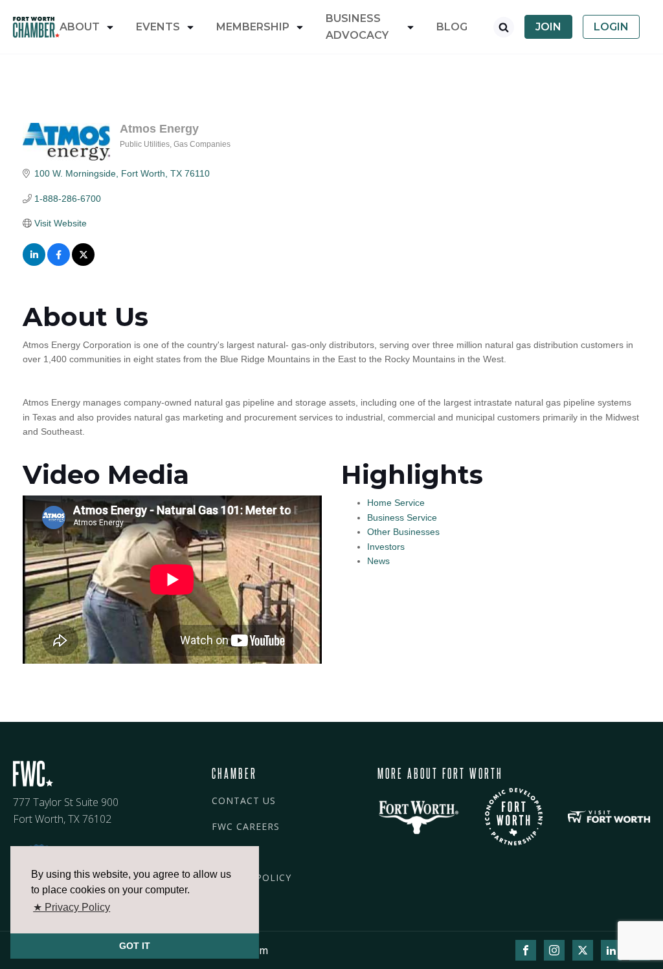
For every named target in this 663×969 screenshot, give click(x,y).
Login (611, 27)
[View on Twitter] (83, 262)
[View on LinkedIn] (34, 262)
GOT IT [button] (134, 946)
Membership (252, 27)
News (378, 561)
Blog (451, 27)
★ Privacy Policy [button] (71, 907)
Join (548, 27)
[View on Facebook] (58, 262)
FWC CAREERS (246, 826)
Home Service (396, 502)
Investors (386, 546)
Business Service (402, 517)
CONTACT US (244, 800)
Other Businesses (403, 532)
